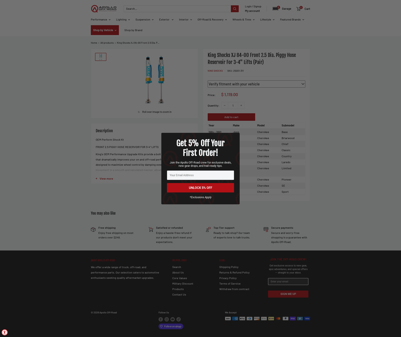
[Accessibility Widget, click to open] (5, 332)
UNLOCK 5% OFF (200, 188)
